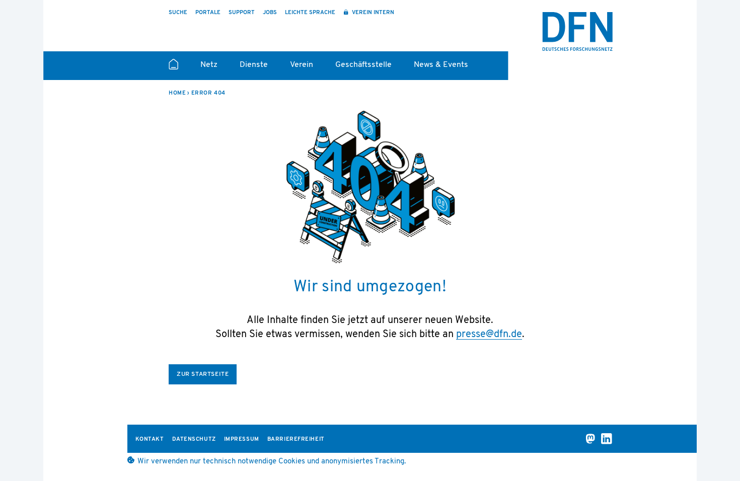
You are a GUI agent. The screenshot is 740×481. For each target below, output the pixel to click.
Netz (208, 65)
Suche (178, 13)
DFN (577, 31)
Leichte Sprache (310, 13)
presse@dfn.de (489, 335)
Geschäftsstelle (363, 65)
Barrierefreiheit (296, 439)
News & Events (441, 65)
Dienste (254, 65)
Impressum (241, 439)
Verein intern (372, 13)
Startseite (173, 68)
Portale (207, 13)
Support (242, 13)
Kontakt (149, 439)
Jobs (270, 13)
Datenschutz (194, 439)
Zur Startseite (203, 374)
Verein (301, 65)
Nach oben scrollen (717, 447)
